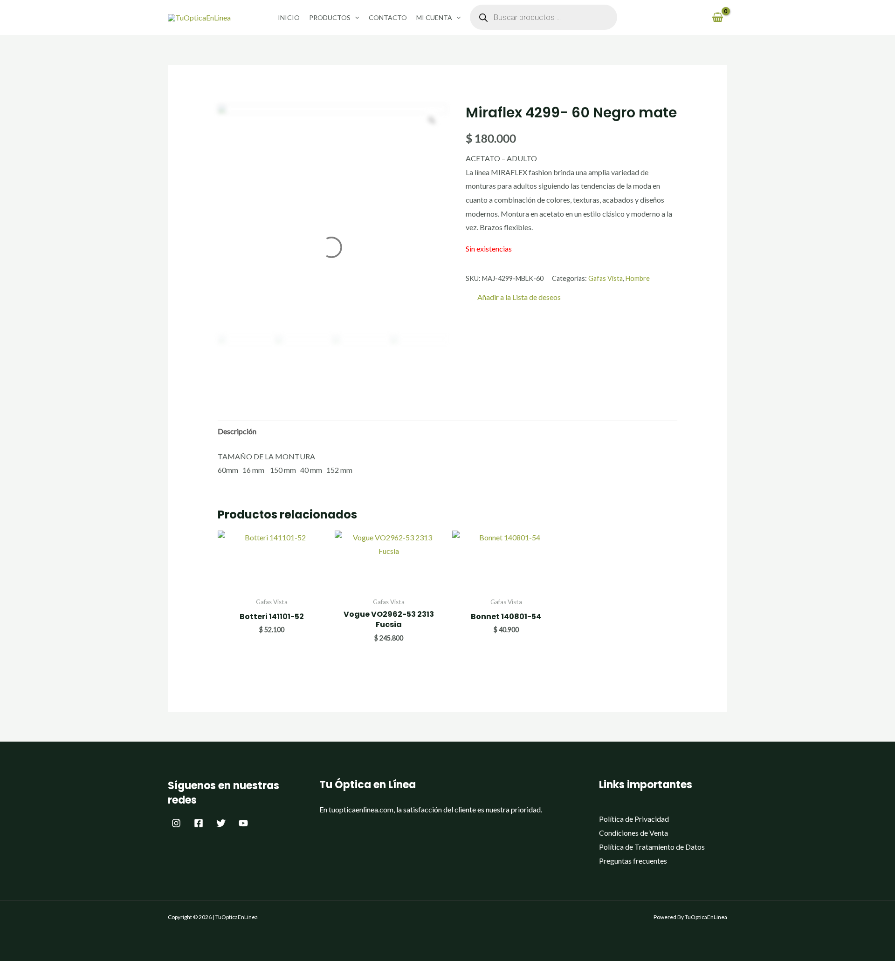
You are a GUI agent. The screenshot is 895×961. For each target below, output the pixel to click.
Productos (330, 17)
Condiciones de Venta (633, 832)
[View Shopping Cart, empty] (717, 17)
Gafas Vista (605, 278)
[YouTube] (243, 823)
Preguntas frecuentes (633, 860)
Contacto (388, 17)
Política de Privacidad (634, 818)
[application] (355, 17)
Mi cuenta (434, 17)
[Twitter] (221, 823)
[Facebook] (198, 823)
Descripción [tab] (237, 431)
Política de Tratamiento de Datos (652, 846)
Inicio (289, 17)
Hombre (638, 278)
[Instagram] (176, 823)
